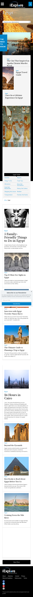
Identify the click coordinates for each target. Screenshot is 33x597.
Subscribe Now (16, 303)
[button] (16, 293)
